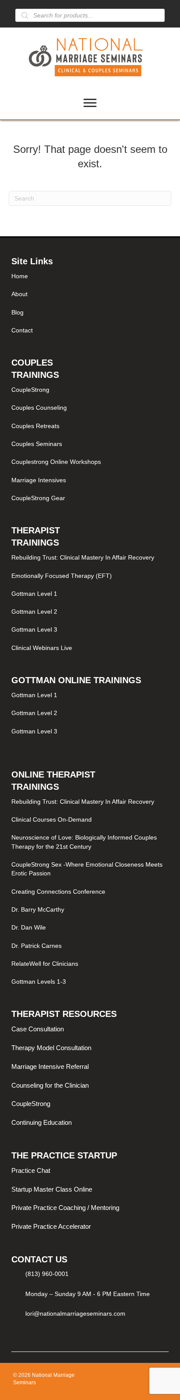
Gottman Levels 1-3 (38, 981)
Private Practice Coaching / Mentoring (65, 1207)
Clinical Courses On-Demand (51, 819)
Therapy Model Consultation (51, 1047)
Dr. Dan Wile (28, 927)
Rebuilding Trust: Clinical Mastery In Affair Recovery (82, 557)
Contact (22, 330)
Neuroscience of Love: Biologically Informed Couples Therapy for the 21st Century (84, 842)
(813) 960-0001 (47, 1273)
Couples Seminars (36, 443)
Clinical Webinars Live (41, 647)
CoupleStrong (30, 389)
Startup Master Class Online (51, 1189)
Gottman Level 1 (34, 593)
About (19, 293)
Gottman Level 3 (34, 629)
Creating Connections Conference (58, 891)
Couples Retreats (35, 425)
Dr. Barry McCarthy (37, 909)
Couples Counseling (39, 407)
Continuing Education (41, 1122)
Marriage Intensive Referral (50, 1066)
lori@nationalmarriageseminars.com (75, 1313)
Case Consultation (37, 1029)
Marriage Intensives (38, 480)
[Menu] (90, 103)
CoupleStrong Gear (38, 497)
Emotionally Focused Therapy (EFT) (61, 575)
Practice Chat (30, 1170)
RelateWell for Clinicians (44, 963)
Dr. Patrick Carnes (36, 945)
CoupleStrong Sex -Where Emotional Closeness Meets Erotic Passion (87, 869)
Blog (17, 312)
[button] (15, 1338)
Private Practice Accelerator (51, 1226)
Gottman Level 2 (34, 611)
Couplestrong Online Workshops (56, 461)
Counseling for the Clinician (50, 1085)
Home (19, 276)
